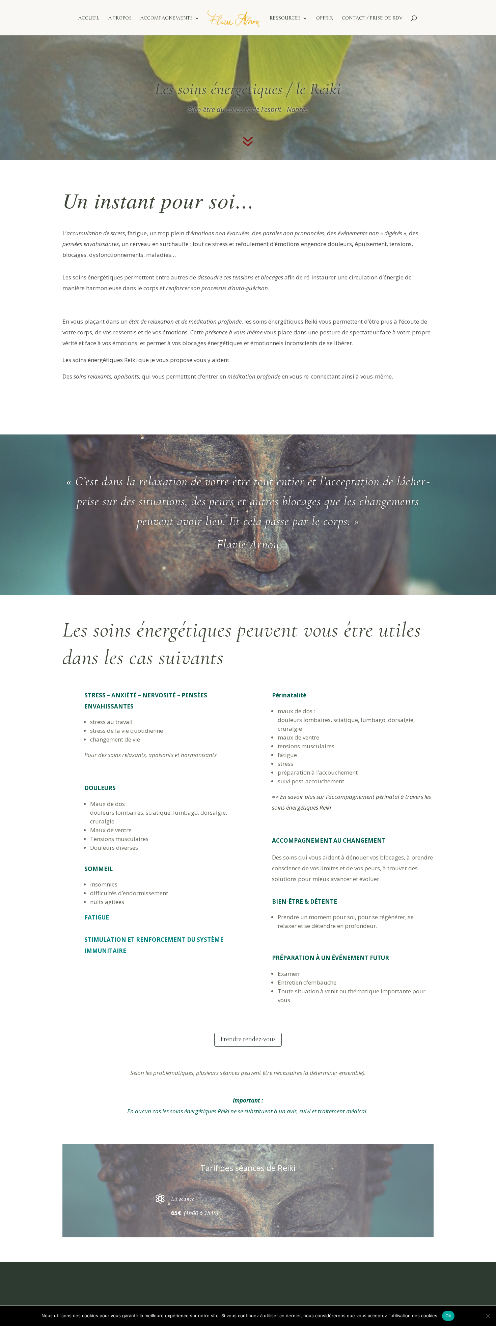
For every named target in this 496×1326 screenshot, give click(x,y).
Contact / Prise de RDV (372, 18)
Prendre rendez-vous (248, 1039)
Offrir (324, 18)
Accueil (89, 18)
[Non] (487, 1316)
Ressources (285, 18)
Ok (448, 1315)
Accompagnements (166, 18)
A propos (120, 18)
